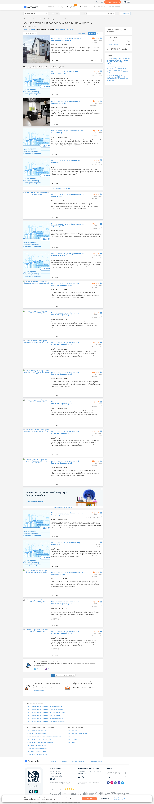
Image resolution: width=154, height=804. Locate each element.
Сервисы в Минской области (64, 29)
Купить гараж (71, 742)
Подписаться (77, 692)
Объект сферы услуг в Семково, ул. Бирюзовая (66, 161)
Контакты (110, 768)
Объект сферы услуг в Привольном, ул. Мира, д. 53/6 (67, 195)
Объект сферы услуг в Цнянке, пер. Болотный (66, 543)
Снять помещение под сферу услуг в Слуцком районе (43, 715)
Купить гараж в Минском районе (37, 754)
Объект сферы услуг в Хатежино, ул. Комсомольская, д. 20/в (66, 39)
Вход (128, 2)
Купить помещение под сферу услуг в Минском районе (44, 736)
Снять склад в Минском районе (36, 745)
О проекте (52, 761)
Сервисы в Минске (29, 29)
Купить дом (70, 736)
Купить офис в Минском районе (36, 733)
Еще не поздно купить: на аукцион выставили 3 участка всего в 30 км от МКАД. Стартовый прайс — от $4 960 (117, 69)
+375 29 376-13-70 (55, 771)
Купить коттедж (72, 739)
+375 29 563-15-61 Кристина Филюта (89, 771)
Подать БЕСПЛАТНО (114, 2)
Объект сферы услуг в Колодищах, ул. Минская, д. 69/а (67, 573)
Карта (100, 33)
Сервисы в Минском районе (45, 29)
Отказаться (105, 799)
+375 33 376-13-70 (55, 773)
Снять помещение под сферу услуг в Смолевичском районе (45, 718)
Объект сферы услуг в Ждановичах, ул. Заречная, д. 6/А (67, 225)
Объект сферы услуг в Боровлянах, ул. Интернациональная (67, 514)
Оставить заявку (39, 690)
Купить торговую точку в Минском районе (40, 742)
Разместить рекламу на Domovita (63, 188)
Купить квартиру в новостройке (77, 733)
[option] (36, 49)
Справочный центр (116, 778)
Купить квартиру (72, 730)
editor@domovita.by (56, 776)
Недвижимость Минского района (34, 19)
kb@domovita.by (83, 773)
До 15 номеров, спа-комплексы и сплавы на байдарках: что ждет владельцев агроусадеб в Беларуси (118, 60)
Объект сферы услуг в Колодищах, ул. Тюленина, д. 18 (67, 132)
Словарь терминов (78, 761)
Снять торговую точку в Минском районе (39, 739)
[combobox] (36, 13)
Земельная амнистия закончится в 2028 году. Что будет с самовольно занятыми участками (117, 77)
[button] (52, 618)
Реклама (64, 761)
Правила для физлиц (96, 761)
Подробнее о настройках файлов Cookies (121, 798)
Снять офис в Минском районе (36, 730)
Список (93, 33)
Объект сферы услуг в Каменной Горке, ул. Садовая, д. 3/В (65, 284)
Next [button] (47, 49)
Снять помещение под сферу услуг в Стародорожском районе (46, 721)
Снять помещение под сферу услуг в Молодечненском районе (46, 712)
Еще (125, 13)
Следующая (68, 675)
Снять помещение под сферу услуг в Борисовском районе (44, 706)
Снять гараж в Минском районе (36, 751)
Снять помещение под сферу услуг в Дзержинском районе (45, 709)
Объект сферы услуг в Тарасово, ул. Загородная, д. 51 (66, 72)
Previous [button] (25, 49)
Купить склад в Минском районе (37, 748)
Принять (89, 799)
